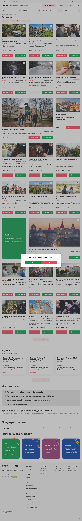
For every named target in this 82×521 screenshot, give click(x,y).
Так (33, 262)
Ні (49, 262)
